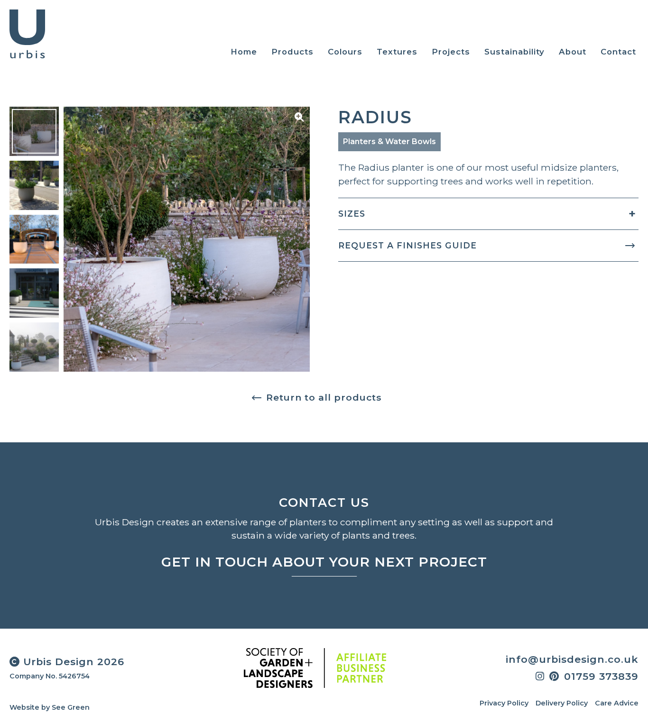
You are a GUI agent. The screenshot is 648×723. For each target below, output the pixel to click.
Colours (345, 51)
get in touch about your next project (324, 562)
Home (244, 51)
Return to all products (324, 397)
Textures (397, 51)
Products (292, 51)
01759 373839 (601, 676)
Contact (618, 51)
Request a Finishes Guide (407, 245)
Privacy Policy (504, 703)
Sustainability (514, 51)
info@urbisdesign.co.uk (572, 659)
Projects (451, 51)
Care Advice (617, 703)
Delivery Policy (562, 703)
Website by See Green (49, 707)
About (572, 51)
